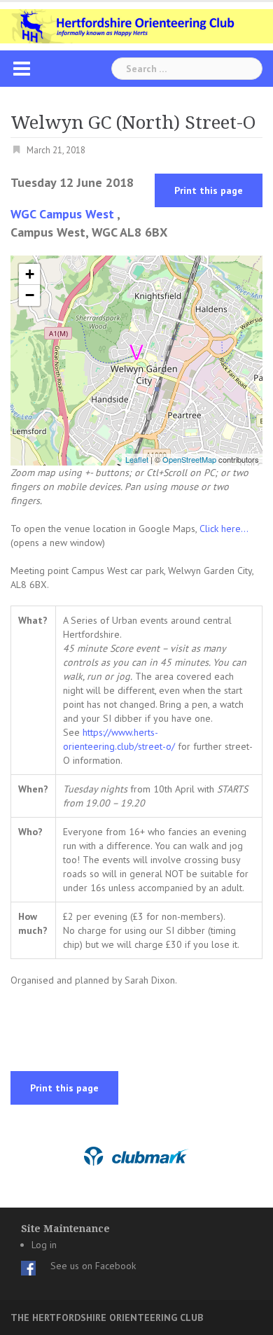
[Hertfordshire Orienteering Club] (136, 25)
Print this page (208, 190)
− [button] (29, 295)
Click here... (224, 528)
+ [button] (29, 274)
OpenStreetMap (189, 459)
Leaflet (136, 459)
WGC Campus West (62, 214)
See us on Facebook (93, 1265)
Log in (44, 1244)
